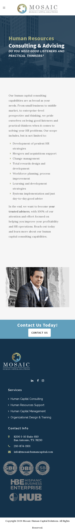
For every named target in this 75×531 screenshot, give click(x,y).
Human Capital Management (28, 411)
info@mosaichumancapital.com (33, 452)
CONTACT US (39, 332)
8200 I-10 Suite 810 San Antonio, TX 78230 (28, 438)
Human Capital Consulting (27, 398)
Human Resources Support (27, 405)
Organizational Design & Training (31, 417)
